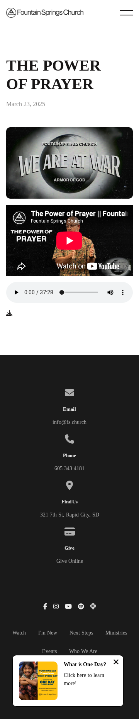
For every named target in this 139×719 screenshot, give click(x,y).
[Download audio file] (9, 313)
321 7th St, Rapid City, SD (69, 515)
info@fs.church (69, 422)
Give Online (69, 561)
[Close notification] (116, 663)
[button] (126, 12)
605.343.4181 (69, 468)
